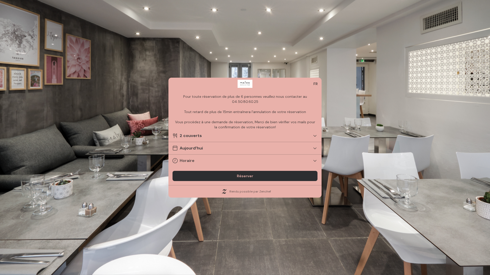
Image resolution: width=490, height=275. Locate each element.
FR (315, 83)
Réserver (245, 176)
